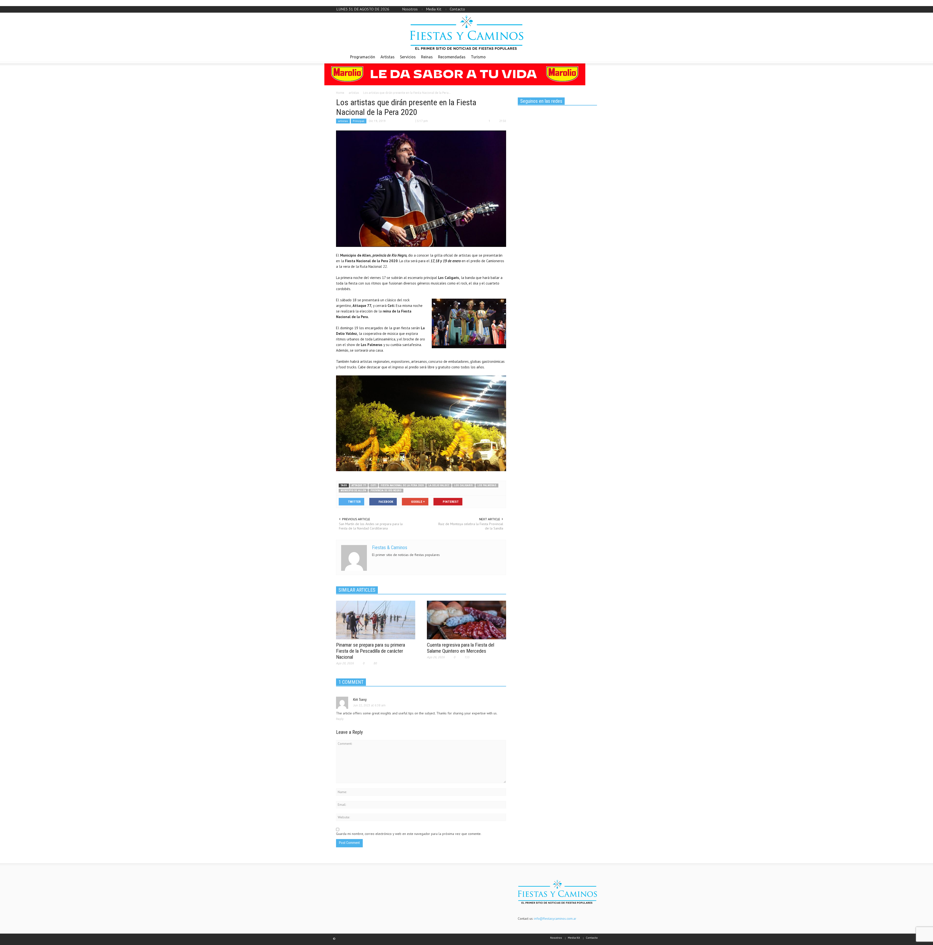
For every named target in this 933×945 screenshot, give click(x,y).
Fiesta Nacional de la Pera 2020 (402, 485)
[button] (592, 56)
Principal (358, 121)
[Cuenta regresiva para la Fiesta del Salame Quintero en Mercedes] (466, 619)
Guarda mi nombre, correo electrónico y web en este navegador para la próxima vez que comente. (408, 834)
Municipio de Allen (353, 490)
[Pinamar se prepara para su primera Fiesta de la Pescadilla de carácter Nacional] (375, 619)
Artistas (387, 57)
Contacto (457, 9)
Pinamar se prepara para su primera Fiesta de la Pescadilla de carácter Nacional (370, 651)
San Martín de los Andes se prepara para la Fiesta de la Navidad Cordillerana (371, 526)
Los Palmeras (486, 485)
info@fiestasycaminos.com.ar (555, 918)
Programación (362, 57)
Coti (373, 485)
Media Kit (433, 9)
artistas (343, 121)
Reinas (427, 57)
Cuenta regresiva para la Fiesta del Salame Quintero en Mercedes (460, 648)
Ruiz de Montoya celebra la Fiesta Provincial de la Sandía (470, 526)
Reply (340, 718)
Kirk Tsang (360, 700)
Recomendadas (452, 57)
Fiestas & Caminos (389, 547)
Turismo (478, 57)
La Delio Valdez (438, 485)
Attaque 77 (359, 485)
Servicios (408, 57)
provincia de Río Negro (386, 490)
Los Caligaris (463, 485)
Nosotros (410, 9)
